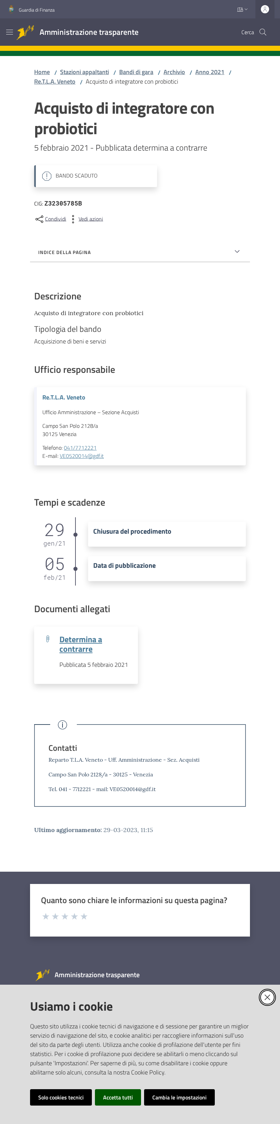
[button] (263, 32)
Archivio (174, 71)
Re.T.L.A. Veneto (54, 81)
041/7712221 (80, 448)
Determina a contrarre (80, 644)
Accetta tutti (118, 1097)
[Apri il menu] (9, 32)
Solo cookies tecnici (61, 1097)
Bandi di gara (136, 71)
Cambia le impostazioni (179, 1097)
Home (42, 71)
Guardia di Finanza (37, 9)
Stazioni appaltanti (84, 71)
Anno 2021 (209, 71)
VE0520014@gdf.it (82, 456)
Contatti (62, 748)
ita (240, 9)
